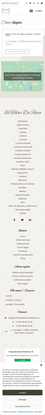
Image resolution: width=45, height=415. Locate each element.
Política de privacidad (25, 412)
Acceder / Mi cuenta (15, 304)
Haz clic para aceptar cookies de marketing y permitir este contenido (22, 76)
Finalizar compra (13, 300)
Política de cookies (9, 412)
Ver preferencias (22, 406)
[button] (41, 365)
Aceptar (22, 392)
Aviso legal (38, 412)
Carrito (9, 296)
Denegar (22, 399)
